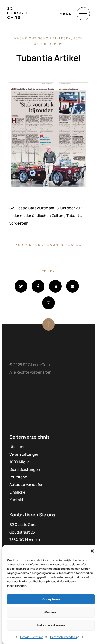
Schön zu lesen (54, 38)
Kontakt (16, 499)
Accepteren (51, 599)
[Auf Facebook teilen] (38, 286)
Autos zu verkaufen (26, 484)
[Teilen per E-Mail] (72, 286)
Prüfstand (18, 477)
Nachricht (25, 38)
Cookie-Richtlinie (31, 637)
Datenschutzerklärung (64, 637)
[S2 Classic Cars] (17, 13)
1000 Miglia (19, 461)
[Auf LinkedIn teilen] (55, 286)
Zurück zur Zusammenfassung (49, 245)
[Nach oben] (48, 324)
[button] (92, 551)
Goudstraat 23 (22, 532)
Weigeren (51, 612)
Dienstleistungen (24, 469)
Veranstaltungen (24, 454)
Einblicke (17, 492)
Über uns (17, 446)
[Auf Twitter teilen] (21, 286)
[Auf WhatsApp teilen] (48, 302)
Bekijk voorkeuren (51, 625)
